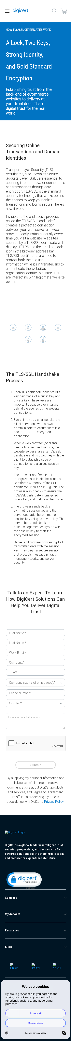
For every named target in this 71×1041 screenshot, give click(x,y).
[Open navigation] (7, 11)
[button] (23, 880)
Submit (35, 765)
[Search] (54, 11)
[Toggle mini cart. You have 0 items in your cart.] (64, 11)
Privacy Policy (54, 802)
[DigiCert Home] (20, 10)
